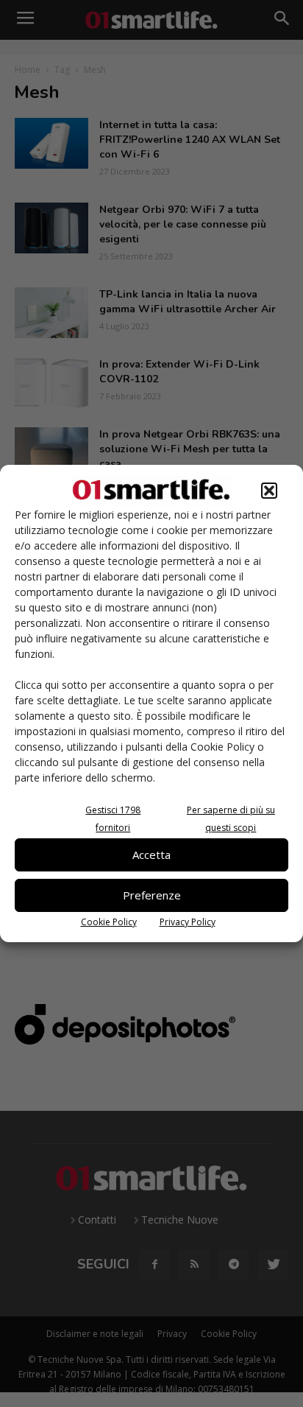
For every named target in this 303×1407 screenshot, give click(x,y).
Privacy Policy (187, 922)
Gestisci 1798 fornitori (112, 819)
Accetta (151, 854)
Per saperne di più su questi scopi (231, 819)
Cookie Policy (109, 922)
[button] (269, 490)
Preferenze (152, 895)
